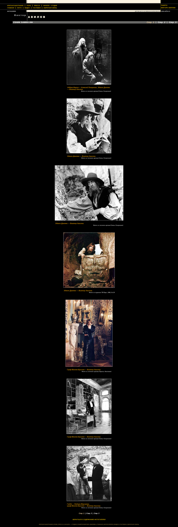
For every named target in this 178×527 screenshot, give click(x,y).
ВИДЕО (27, 8)
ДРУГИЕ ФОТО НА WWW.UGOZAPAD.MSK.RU (147, 11)
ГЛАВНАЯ (10, 8)
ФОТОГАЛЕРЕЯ (11, 11)
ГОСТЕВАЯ (37, 8)
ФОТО (19, 8)
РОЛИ (29, 5)
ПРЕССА (37, 5)
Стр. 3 (172, 22)
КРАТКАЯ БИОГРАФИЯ (46, 524)
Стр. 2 (161, 22)
